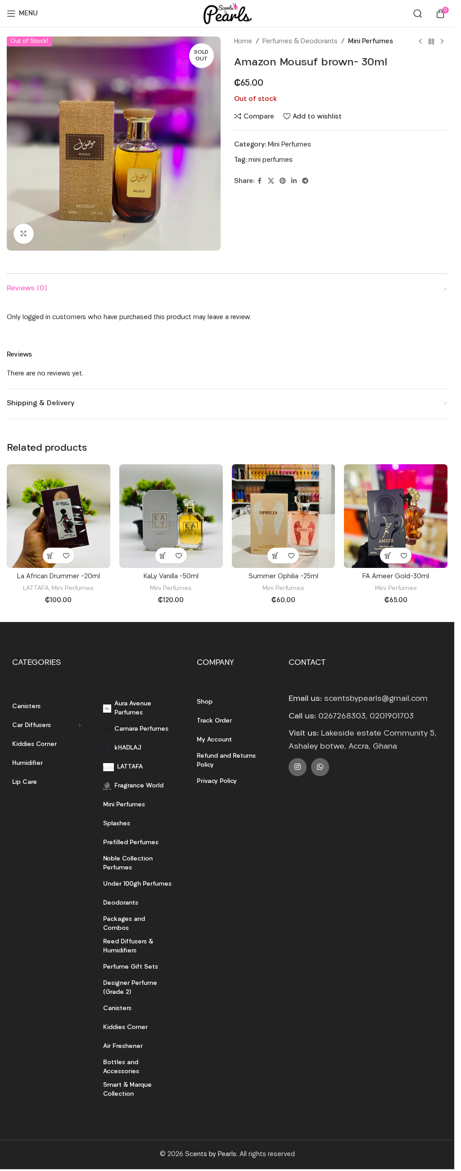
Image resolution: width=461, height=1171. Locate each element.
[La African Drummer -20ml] (58, 516)
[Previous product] (420, 42)
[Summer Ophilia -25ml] (283, 516)
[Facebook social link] (259, 181)
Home (243, 41)
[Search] (418, 14)
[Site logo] (227, 13)
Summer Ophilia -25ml (283, 576)
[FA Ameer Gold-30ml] (395, 516)
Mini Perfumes (370, 41)
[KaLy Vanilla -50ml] (171, 516)
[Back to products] (431, 42)
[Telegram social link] (305, 181)
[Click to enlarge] (24, 234)
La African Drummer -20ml (58, 576)
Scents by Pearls (210, 1154)
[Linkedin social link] (294, 181)
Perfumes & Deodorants (300, 41)
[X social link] (271, 181)
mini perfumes (271, 160)
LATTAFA (36, 588)
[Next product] (442, 42)
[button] (51, 555)
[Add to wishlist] (66, 555)
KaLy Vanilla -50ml (171, 576)
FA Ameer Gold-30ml (395, 576)
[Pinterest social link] (283, 181)
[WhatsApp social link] (320, 767)
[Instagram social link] (298, 767)
